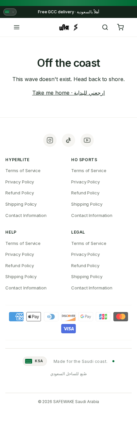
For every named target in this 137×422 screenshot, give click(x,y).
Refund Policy (19, 192)
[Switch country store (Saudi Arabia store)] (10, 12)
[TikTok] (68, 140)
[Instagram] (50, 140)
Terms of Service (23, 170)
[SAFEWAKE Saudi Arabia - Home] (68, 27)
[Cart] (120, 27)
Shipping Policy (21, 204)
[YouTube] (87, 140)
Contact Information (25, 215)
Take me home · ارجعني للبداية (68, 92)
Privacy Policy (19, 181)
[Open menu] (16, 27)
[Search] (105, 27)
